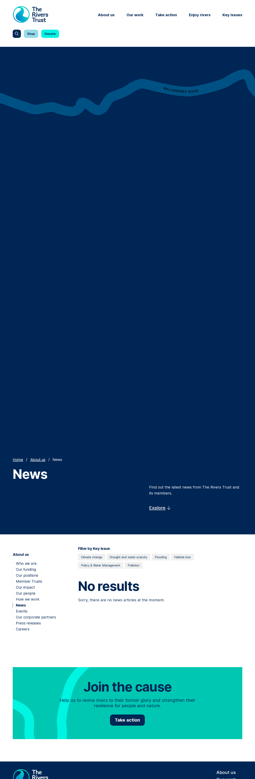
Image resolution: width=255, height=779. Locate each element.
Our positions (27, 575)
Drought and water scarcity (128, 557)
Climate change (91, 557)
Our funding (26, 569)
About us (106, 15)
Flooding (161, 557)
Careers (22, 629)
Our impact (25, 587)
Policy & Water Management (100, 565)
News (21, 605)
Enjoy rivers (200, 15)
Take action (166, 15)
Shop (31, 34)
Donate (50, 34)
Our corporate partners (36, 617)
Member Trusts (29, 581)
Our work (135, 15)
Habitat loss (182, 557)
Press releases (28, 623)
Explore (157, 508)
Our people (25, 593)
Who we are (26, 563)
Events (21, 611)
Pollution (133, 565)
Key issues (232, 15)
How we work (27, 599)
